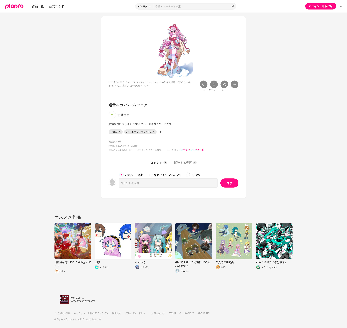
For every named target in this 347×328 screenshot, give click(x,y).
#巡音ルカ (115, 131)
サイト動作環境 (62, 313)
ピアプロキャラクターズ (191, 149)
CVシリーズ (175, 313)
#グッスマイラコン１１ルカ (140, 131)
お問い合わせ (158, 313)
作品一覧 (38, 6)
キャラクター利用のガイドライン (91, 313)
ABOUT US (203, 313)
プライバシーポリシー (136, 313)
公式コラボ (56, 6)
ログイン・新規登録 (321, 6)
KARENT (189, 313)
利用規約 (116, 313)
